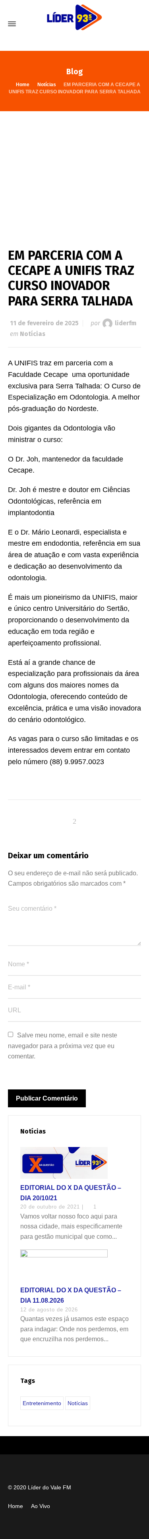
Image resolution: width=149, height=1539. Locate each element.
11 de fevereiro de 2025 (44, 323)
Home (15, 1506)
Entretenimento (42, 1403)
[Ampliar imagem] (74, 171)
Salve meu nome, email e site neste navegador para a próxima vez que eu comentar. (63, 1046)
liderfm (125, 323)
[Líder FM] (74, 24)
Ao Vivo (40, 1506)
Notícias (32, 334)
